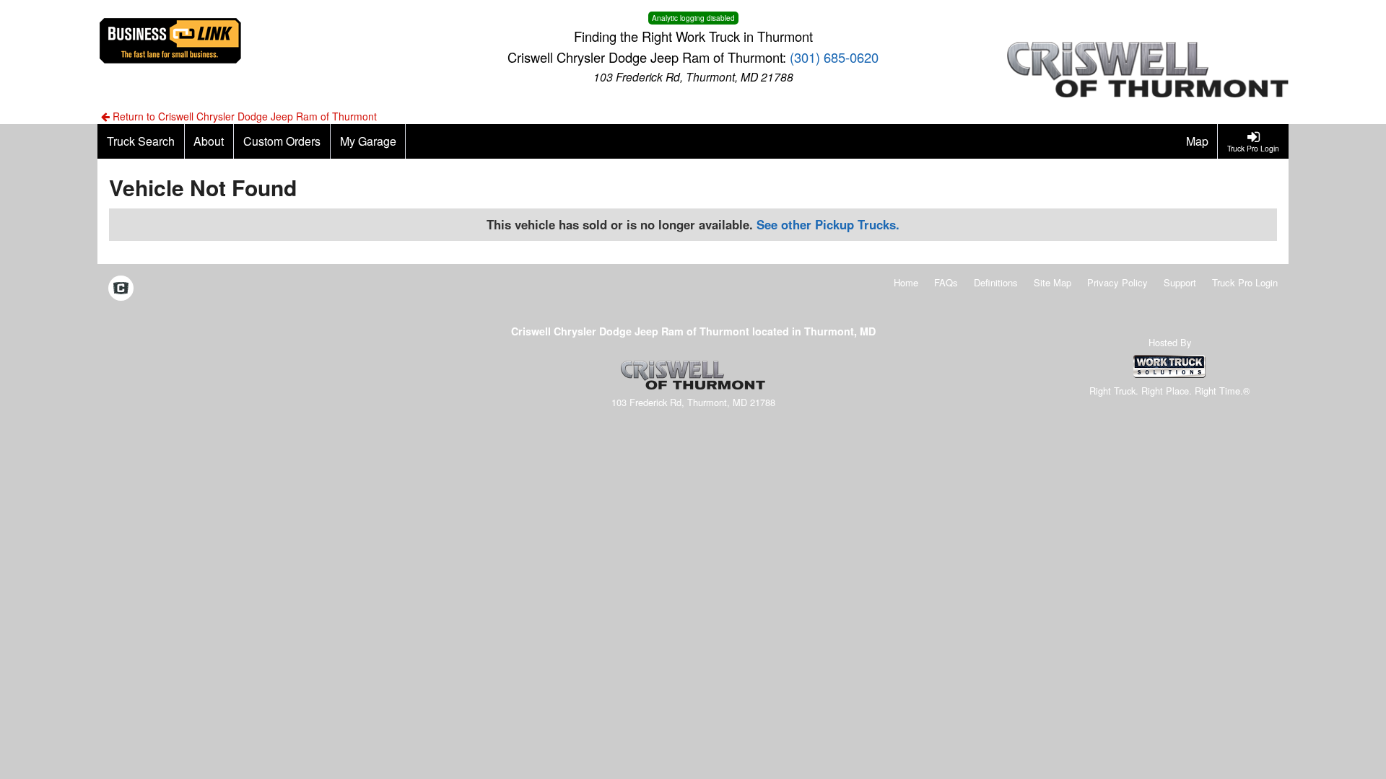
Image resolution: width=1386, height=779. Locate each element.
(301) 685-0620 (834, 57)
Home (906, 282)
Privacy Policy (1117, 282)
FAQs (946, 282)
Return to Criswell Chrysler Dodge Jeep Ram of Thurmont (243, 116)
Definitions (996, 282)
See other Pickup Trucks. (828, 224)
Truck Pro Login (1245, 282)
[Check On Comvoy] (121, 289)
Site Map (1052, 282)
